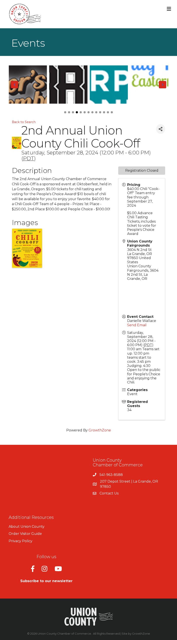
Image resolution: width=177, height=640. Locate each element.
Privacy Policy (20, 541)
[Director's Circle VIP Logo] (28, 84)
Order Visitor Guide (25, 534)
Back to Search (24, 122)
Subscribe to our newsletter (46, 581)
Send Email (137, 325)
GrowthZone (99, 430)
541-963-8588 (111, 475)
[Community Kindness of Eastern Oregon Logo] (149, 84)
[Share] (160, 129)
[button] (65, 112)
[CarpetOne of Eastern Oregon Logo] (109, 84)
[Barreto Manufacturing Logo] (68, 84)
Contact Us (109, 493)
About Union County (26, 526)
